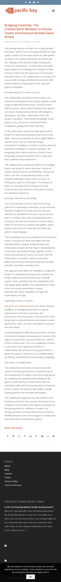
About (7, 465)
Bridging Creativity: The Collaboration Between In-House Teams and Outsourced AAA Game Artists (29, 31)
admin (38, 41)
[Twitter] (30, 2)
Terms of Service (13, 485)
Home (8, 477)
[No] (57, 572)
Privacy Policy (11, 481)
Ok (30, 577)
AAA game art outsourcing (17, 306)
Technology (26, 41)
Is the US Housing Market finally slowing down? (29, 507)
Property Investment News (24, 501)
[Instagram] (34, 2)
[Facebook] (26, 2)
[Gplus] (38, 2)
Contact (8, 473)
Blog (7, 469)
